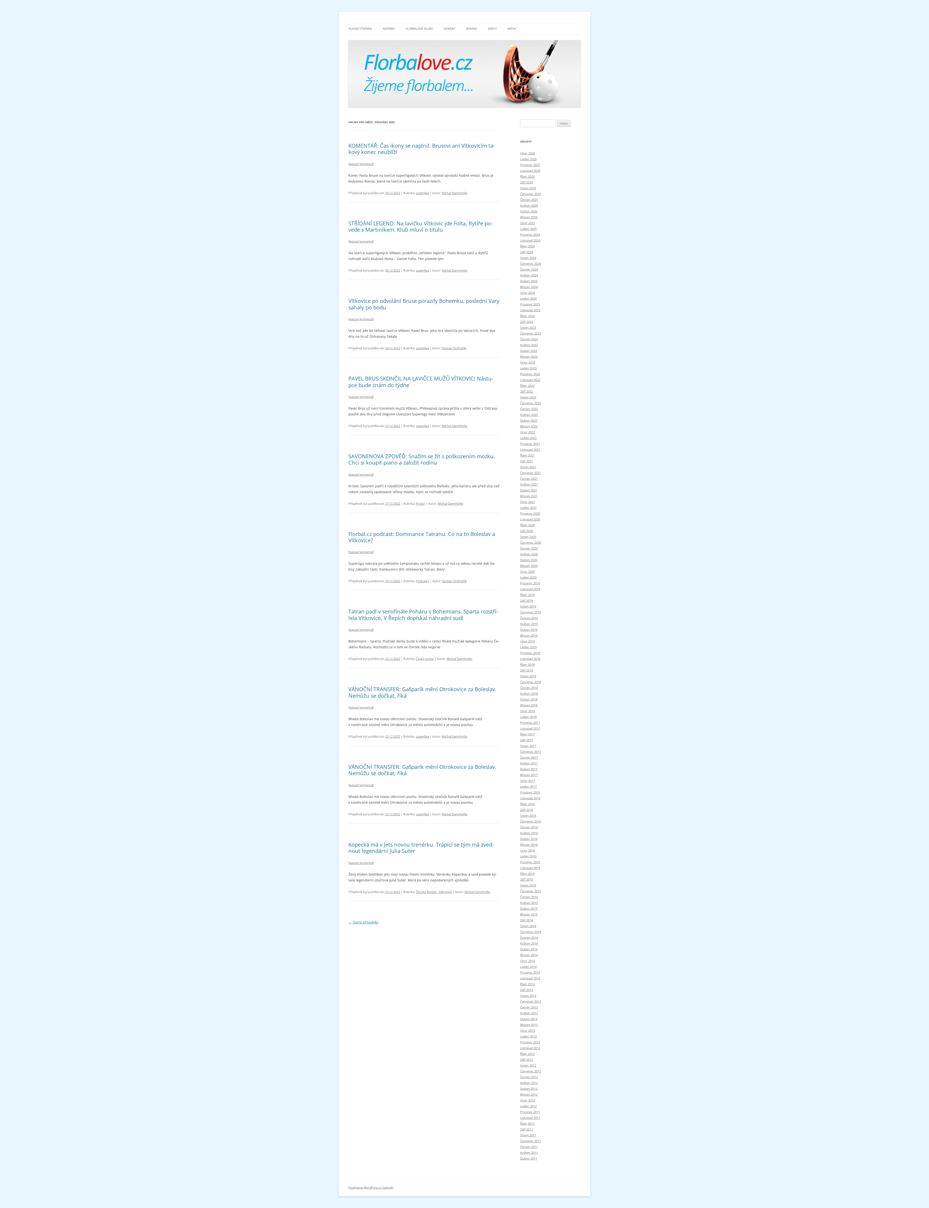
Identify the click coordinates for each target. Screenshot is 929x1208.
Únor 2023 (527, 362)
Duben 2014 (528, 949)
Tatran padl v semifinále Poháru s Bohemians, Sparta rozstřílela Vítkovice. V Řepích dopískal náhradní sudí (423, 614)
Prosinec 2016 (530, 792)
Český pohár (425, 659)
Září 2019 (526, 600)
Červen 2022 (529, 409)
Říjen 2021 (527, 455)
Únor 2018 (527, 711)
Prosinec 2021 (530, 444)
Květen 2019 (529, 624)
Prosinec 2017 (530, 722)
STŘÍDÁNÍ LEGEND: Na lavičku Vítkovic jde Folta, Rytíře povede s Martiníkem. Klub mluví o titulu (420, 226)
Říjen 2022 (527, 385)
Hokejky (450, 29)
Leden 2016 (528, 856)
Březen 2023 (529, 356)
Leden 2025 (528, 229)
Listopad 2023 (530, 310)
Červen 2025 (529, 200)
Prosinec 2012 (530, 1042)
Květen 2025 (529, 205)
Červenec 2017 (530, 751)
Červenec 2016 (530, 821)
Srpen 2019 (528, 606)
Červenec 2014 (530, 932)
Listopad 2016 (530, 798)
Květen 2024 (529, 275)
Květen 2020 (529, 554)
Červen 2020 (529, 548)
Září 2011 (526, 1129)
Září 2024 (526, 252)
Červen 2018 (529, 688)
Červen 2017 (529, 757)
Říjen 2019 (527, 595)
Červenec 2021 (530, 473)
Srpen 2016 (528, 815)
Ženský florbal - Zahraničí (434, 892)
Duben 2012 (528, 1088)
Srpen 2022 (528, 397)
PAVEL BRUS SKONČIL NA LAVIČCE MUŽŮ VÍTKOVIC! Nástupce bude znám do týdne (420, 381)
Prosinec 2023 (530, 304)
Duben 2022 (528, 420)
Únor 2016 (527, 850)
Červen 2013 (529, 1007)
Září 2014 (526, 920)
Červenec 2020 (530, 542)
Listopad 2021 (530, 449)
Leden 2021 (528, 507)
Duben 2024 (528, 281)
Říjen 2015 (527, 874)
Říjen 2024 (527, 246)
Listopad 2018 (530, 659)
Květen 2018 (529, 693)
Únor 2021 (527, 502)
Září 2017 (526, 740)
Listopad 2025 (530, 170)
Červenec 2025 (530, 194)
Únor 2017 (527, 781)
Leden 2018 (528, 717)
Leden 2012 (528, 1106)
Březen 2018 (529, 705)
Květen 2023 (529, 345)
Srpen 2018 (528, 676)
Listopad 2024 (530, 240)
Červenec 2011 (530, 1141)
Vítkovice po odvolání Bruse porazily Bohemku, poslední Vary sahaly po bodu (423, 304)
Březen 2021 (529, 496)
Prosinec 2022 (530, 374)
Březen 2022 (529, 426)
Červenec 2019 (530, 612)
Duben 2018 (528, 699)
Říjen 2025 (527, 176)
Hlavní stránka (360, 29)
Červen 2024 (529, 269)
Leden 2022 (528, 438)
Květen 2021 (529, 484)
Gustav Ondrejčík (454, 348)
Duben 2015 (528, 908)
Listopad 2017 (530, 728)
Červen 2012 (529, 1077)
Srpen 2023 (528, 327)
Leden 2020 (528, 577)
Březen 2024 (529, 287)
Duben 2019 (528, 629)
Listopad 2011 (530, 1118)
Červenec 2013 (530, 1001)
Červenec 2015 (530, 891)
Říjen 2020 (527, 525)
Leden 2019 (528, 647)
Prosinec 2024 (530, 234)
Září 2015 (526, 879)
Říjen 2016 (527, 804)
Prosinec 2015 (530, 862)
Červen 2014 (529, 937)
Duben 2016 (528, 839)
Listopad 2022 (530, 380)
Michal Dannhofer (454, 193)
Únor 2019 (527, 641)
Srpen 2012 (528, 1065)
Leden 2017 (528, 786)
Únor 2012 (527, 1100)
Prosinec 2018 (530, 653)
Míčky (512, 29)
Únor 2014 (527, 961)
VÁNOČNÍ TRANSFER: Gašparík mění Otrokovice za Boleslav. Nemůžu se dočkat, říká (422, 692)
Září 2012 (526, 1059)
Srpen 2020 (528, 537)
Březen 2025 (529, 217)
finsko (420, 503)
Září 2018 (526, 670)
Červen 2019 (529, 618)
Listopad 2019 (530, 589)
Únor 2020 (527, 571)
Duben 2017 (528, 769)
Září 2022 (526, 391)
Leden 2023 (528, 368)
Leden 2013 (528, 1036)
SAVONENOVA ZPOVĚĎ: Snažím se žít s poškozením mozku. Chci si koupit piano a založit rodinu (421, 459)
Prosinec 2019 (530, 583)
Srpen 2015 (528, 885)
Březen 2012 (529, 1094)
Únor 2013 (527, 1030)
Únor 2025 (527, 223)
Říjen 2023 (527, 316)
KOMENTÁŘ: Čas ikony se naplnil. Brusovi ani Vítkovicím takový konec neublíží (421, 148)
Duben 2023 (528, 351)
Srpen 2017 (528, 746)
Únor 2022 (527, 432)
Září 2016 (526, 810)
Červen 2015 (529, 897)
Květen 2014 (529, 943)
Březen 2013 (529, 1025)
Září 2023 (526, 322)
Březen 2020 (529, 566)
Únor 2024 (527, 293)
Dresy (492, 29)
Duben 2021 (528, 490)
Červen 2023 (529, 339)
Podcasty (422, 581)
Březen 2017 (529, 775)
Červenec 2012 (530, 1071)
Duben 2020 (528, 560)
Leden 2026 (528, 159)
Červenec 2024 (530, 263)
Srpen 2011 (528, 1135)
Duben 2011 (528, 1158)
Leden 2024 (528, 298)
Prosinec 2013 (530, 972)
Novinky (389, 29)
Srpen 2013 (528, 996)
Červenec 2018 (530, 682)
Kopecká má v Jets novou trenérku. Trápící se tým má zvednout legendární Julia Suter (421, 847)
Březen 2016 (529, 844)
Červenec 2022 (530, 403)
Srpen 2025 (528, 188)
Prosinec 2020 (530, 513)
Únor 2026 (527, 153)
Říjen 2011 (527, 1123)
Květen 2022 (529, 415)
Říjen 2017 (527, 734)
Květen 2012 (529, 1083)
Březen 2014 (529, 955)
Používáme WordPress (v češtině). (371, 1187)
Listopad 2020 (530, 519)
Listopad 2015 (530, 868)
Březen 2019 (529, 635)
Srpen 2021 (528, 467)
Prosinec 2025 (530, 165)
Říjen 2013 (527, 984)
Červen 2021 (529, 478)
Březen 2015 (529, 914)
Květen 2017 (529, 763)
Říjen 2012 (527, 1054)
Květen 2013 (529, 1013)
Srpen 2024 (528, 258)
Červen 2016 (529, 827)
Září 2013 (526, 990)
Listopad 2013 (530, 978)
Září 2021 (526, 461)
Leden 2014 (528, 966)
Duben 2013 (528, 1019)
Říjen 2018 (527, 664)
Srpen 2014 (528, 926)
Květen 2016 (529, 833)
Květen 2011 (529, 1152)
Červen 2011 (529, 1147)
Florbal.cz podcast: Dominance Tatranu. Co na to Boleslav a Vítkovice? (421, 537)
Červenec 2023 (530, 333)
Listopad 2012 (530, 1048)
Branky (471, 29)
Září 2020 (526, 531)
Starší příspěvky (363, 922)
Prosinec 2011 (530, 1112)
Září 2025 (526, 182)
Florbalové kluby (419, 29)
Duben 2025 (528, 211)
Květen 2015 (529, 903)
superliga (422, 193)
